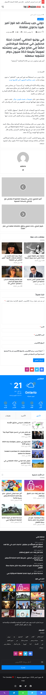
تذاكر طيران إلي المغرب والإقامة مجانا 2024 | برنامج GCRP (16, 442)
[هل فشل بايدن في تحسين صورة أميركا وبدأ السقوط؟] (38, 435)
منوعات (41, 647)
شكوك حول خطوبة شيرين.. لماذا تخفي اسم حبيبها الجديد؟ (34, 257)
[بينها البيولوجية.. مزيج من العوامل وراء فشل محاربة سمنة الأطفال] (34, 509)
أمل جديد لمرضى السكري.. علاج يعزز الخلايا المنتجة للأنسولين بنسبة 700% (12, 495)
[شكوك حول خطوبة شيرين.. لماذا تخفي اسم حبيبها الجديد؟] (34, 248)
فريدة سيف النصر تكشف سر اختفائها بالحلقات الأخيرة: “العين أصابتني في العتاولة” (12, 258)
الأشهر (38, 416)
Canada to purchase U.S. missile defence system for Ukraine (17, 452)
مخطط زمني (7, 644)
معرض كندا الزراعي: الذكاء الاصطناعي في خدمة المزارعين (17, 462)
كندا (31, 644)
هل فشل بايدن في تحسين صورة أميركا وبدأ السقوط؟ (16, 433)
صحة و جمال (24, 640)
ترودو (9, 637)
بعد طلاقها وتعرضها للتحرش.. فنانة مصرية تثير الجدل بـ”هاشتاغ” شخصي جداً (12, 281)
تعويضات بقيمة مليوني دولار (22, 99)
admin (39, 32)
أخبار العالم (40, 637)
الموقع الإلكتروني (39, 343)
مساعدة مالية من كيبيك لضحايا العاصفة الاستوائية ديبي (12, 518)
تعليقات (7, 416)
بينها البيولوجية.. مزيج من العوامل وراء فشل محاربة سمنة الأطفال (36, 520)
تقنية (42, 640)
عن (17, 640)
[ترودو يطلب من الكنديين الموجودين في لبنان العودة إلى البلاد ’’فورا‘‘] (8, 596)
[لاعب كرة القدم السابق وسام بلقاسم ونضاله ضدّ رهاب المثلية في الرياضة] (37, 605)
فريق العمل (10, 640)
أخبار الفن (33, 15)
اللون (26, 637)
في (42, 644)
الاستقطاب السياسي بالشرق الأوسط (18, 422)
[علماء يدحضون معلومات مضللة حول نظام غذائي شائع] (23, 613)
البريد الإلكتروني (39, 335)
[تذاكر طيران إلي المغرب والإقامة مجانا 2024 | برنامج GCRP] (38, 445)
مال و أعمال (17, 644)
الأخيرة (23, 416)
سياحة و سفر (34, 640)
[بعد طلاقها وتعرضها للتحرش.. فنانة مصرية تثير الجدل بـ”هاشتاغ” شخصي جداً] (12, 271)
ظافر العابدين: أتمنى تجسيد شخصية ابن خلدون (35, 280)
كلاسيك (37, 644)
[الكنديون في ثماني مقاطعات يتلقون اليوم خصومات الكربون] (8, 605)
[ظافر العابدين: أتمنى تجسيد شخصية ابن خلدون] (34, 271)
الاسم (42, 327)
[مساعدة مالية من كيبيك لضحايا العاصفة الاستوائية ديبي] (12, 509)
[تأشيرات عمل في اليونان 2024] (8, 613)
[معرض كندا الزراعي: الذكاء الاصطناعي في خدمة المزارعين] (38, 464)
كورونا (25, 644)
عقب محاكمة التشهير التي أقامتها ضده (22, 80)
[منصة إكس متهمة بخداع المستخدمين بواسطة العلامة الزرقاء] (37, 613)
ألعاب (32, 637)
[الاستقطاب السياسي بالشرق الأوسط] (38, 426)
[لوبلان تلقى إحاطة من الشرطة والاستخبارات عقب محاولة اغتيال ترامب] (23, 605)
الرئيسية (39, 15)
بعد (14, 637)
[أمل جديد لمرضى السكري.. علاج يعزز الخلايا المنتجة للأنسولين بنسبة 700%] (12, 485)
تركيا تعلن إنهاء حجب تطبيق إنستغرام (35, 494)
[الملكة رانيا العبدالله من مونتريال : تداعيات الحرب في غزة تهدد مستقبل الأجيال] (37, 587)
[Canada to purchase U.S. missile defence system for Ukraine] (38, 454)
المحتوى (20, 637)
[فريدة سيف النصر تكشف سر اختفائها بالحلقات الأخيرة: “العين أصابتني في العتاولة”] (12, 248)
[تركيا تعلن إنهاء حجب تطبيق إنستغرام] (34, 485)
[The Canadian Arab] (32, 6)
